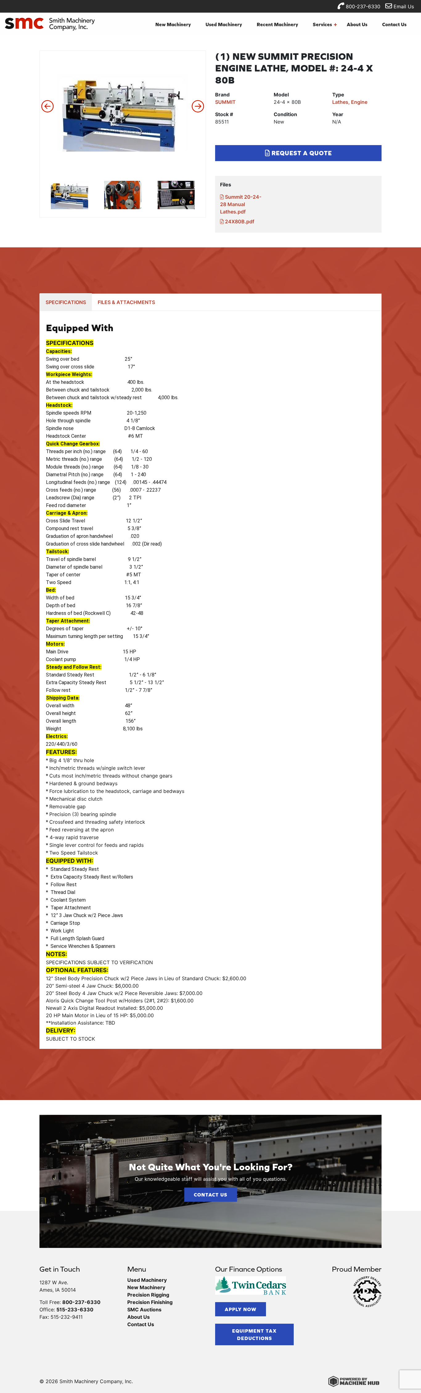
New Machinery (173, 24)
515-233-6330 (74, 1309)
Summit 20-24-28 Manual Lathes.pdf (240, 204)
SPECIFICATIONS (66, 302)
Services (325, 24)
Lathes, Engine (349, 102)
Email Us (403, 6)
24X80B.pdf (239, 221)
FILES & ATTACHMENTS (126, 302)
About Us (357, 24)
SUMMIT (225, 102)
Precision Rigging (148, 1295)
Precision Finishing (150, 1302)
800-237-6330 (362, 6)
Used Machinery (224, 24)
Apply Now (240, 1309)
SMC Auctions (144, 1309)
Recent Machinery (277, 24)
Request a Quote (301, 152)
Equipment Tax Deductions (254, 1334)
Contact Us (394, 24)
